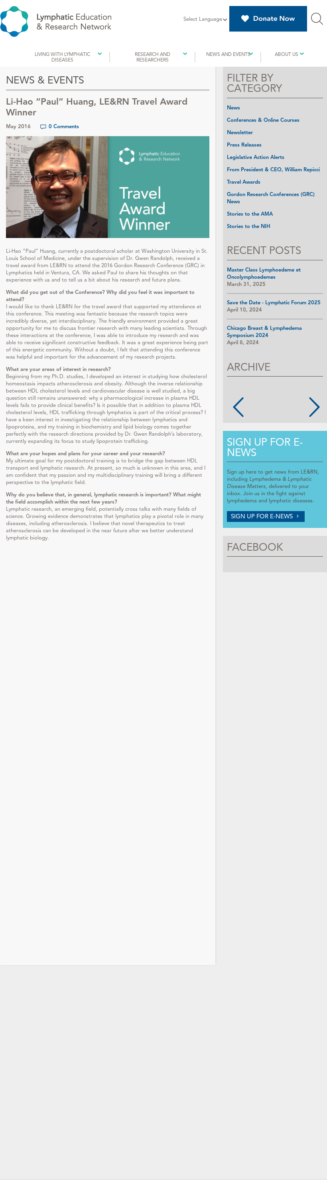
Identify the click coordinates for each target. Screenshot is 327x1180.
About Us (286, 54)
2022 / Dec (294, 408)
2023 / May (260, 401)
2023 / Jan (260, 408)
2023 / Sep (294, 393)
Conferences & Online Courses (263, 120)
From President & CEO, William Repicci (273, 170)
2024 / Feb (260, 393)
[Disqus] (107, 651)
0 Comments (64, 126)
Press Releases (244, 145)
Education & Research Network (55, 21)
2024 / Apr (294, 386)
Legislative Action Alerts (255, 157)
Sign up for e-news (265, 447)
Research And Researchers (152, 57)
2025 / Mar (260, 386)
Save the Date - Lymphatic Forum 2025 (274, 302)
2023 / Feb (294, 401)
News (233, 108)
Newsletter (240, 132)
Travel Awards (243, 182)
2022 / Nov (260, 415)
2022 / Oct (294, 415)
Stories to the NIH (248, 226)
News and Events (228, 54)
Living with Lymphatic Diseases (62, 57)
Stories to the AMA (250, 214)
